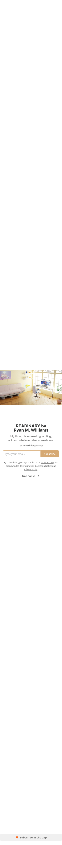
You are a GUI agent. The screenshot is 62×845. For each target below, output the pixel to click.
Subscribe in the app (33, 837)
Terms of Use (47, 462)
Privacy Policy (30, 469)
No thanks (28, 476)
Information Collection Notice (37, 465)
